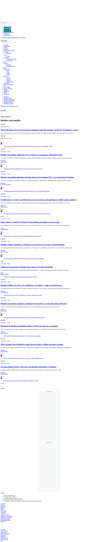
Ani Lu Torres (4, 251)
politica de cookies (8, 102)
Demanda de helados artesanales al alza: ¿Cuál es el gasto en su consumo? (29, 326)
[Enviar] (15, 42)
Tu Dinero (6, 57)
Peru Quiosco (7, 46)
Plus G (5, 62)
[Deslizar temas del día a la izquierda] (1, 24)
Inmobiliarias (10, 60)
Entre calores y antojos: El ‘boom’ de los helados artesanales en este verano (30, 222)
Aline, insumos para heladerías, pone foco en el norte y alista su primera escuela (32, 344)
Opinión (6, 63)
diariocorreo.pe (4, 538)
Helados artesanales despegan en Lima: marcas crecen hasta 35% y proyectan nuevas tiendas (37, 177)
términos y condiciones (9, 99)
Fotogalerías (7, 94)
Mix (5, 85)
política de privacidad (9, 100)
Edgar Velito (4, 162)
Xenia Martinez (4, 229)
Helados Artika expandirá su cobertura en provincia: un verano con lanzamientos (33, 245)
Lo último (6, 45)
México (8, 79)
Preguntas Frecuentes (6, 520)
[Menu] (1, 21)
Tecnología (6, 83)
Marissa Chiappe (5, 274)
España (8, 80)
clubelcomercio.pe (5, 533)
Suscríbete (3, 529)
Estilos (8, 74)
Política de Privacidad (6, 517)
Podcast (5, 90)
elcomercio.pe (4, 532)
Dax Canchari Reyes (6, 184)
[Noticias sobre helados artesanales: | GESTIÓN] (14, 37)
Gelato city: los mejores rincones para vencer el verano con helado (27, 267)
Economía (6, 52)
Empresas (6, 29)
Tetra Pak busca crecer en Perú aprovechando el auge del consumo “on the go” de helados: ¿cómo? (39, 130)
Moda (8, 73)
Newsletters (6, 33)
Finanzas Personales (8, 32)
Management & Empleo (9, 50)
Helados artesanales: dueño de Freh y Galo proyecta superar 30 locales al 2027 (31, 155)
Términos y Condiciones (6, 516)
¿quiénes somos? (8, 98)
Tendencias (6, 69)
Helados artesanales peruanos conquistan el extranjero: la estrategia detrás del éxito (34, 304)
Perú (5, 54)
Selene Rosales (4, 351)
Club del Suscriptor (8, 84)
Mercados (9, 53)
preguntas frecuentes (9, 103)
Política (8, 56)
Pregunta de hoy (11, 66)
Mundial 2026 (7, 35)
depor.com (3, 535)
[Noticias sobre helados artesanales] (9, 106)
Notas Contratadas (8, 88)
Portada (5, 47)
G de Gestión (7, 31)
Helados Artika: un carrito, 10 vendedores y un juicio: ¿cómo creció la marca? (31, 285)
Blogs (5, 67)
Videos (5, 92)
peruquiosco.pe (4, 539)
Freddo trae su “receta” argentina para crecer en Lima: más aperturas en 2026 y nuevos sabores (38, 200)
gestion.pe (6, 96)
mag (2, 540)
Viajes (8, 71)
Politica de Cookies (5, 519)
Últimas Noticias (8, 26)
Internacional (10, 81)
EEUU (8, 77)
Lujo (8, 70)
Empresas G (7, 28)
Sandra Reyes (4, 207)
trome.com (3, 536)
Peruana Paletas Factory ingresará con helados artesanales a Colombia (28, 367)
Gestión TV (6, 91)
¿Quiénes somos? (5, 514)
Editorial (9, 64)
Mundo (5, 76)
